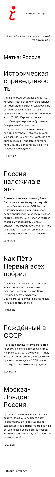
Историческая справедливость (26, 80)
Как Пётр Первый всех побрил (24, 266)
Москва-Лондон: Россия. (17, 397)
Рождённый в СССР (25, 331)
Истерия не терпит (37, 13)
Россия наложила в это (22, 181)
